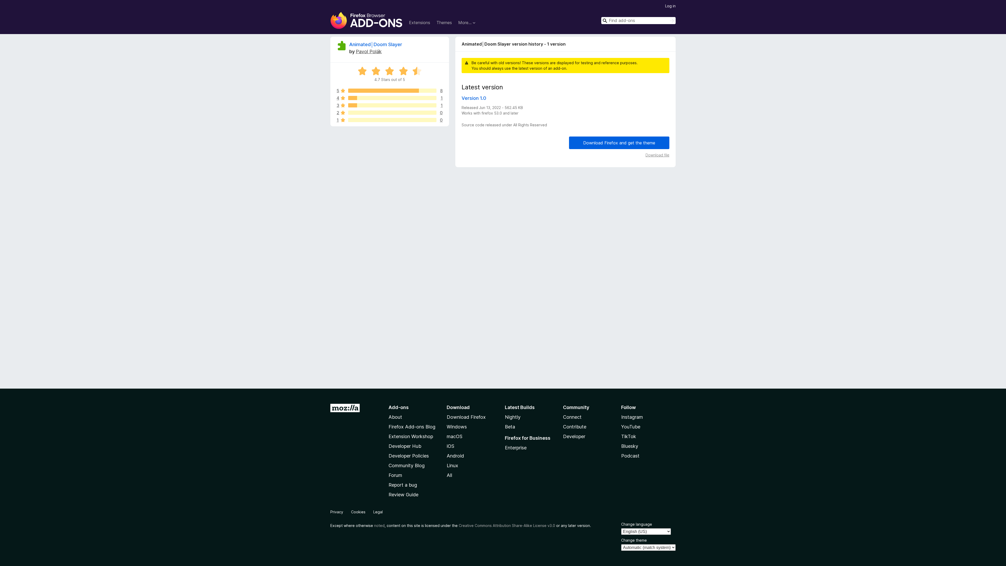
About (395, 417)
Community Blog (407, 465)
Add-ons (399, 407)
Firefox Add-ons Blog (412, 426)
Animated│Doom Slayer (375, 44)
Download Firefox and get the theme (619, 142)
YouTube (630, 426)
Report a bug (403, 485)
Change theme (634, 540)
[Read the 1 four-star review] (392, 98)
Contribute (574, 426)
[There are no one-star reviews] (392, 120)
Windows (457, 426)
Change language (636, 524)
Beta (510, 426)
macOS (454, 436)
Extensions (419, 22)
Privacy (336, 512)
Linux (452, 465)
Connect (572, 417)
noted (379, 525)
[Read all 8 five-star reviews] (392, 91)
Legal (378, 512)
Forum (395, 475)
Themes (444, 22)
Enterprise (516, 447)
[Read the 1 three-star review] (392, 105)
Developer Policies (409, 456)
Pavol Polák (369, 51)
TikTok (628, 436)
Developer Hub (405, 446)
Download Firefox (466, 417)
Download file (657, 155)
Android (455, 456)
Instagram (632, 417)
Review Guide (403, 494)
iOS (450, 446)
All (449, 475)
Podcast (630, 456)
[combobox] (638, 20)
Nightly (513, 417)
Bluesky (629, 446)
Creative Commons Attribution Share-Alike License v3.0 (507, 525)
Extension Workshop (411, 436)
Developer (574, 436)
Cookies (358, 512)
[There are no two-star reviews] (392, 113)
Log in (670, 6)
